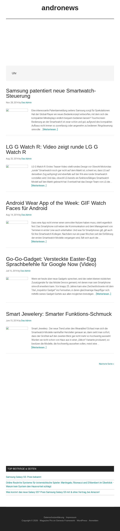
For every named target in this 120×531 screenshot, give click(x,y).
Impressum (71, 517)
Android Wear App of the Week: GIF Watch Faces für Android (56, 205)
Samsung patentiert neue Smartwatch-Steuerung (51, 93)
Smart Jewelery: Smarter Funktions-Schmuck (59, 314)
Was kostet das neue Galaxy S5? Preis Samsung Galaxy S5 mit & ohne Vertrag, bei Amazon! (53, 492)
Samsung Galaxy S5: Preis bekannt (23, 477)
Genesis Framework (65, 520)
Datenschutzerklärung (54, 517)
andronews (60, 8)
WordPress (82, 520)
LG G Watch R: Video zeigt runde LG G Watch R (52, 149)
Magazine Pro (46, 520)
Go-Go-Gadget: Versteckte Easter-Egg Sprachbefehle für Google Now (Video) (51, 261)
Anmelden (93, 520)
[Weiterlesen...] (50, 129)
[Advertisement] (60, 39)
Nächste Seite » (106, 364)
